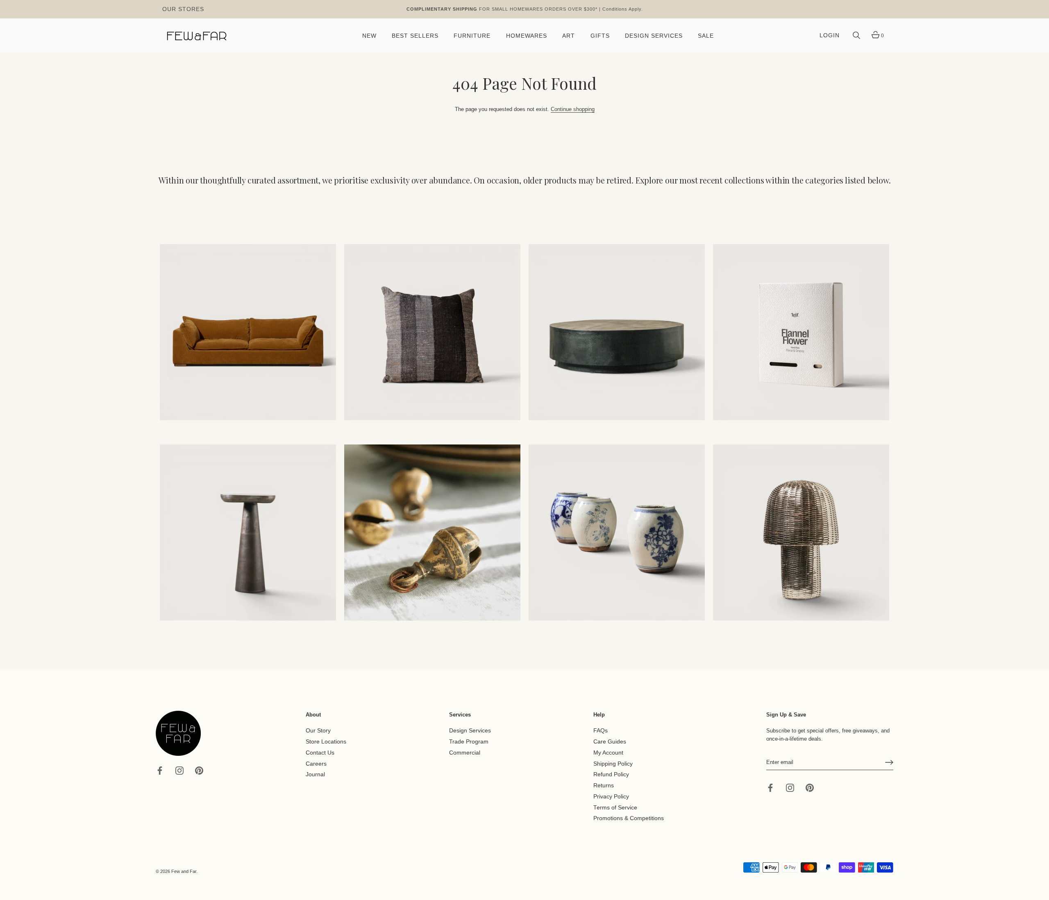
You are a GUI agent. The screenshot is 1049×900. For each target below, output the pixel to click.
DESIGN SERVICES (654, 36)
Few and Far (183, 871)
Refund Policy (611, 774)
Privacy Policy (611, 796)
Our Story (318, 731)
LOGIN (830, 35)
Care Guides (609, 742)
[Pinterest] (199, 770)
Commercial (464, 753)
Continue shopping (573, 109)
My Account (608, 753)
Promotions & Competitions (628, 818)
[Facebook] (160, 770)
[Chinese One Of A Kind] (617, 532)
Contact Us (320, 753)
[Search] (856, 36)
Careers (316, 763)
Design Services (470, 731)
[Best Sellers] (248, 332)
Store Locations (326, 742)
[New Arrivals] (432, 332)
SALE (706, 36)
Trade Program (468, 742)
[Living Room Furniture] (248, 532)
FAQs (600, 731)
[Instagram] (179, 770)
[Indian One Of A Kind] (432, 532)
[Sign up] (889, 762)
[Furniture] (617, 332)
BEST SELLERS (415, 36)
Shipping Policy (613, 763)
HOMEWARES (526, 36)
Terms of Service (615, 807)
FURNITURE (472, 36)
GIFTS (600, 36)
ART (568, 36)
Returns (603, 785)
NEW (369, 36)
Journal (315, 774)
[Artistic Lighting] (801, 532)
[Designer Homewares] (801, 332)
